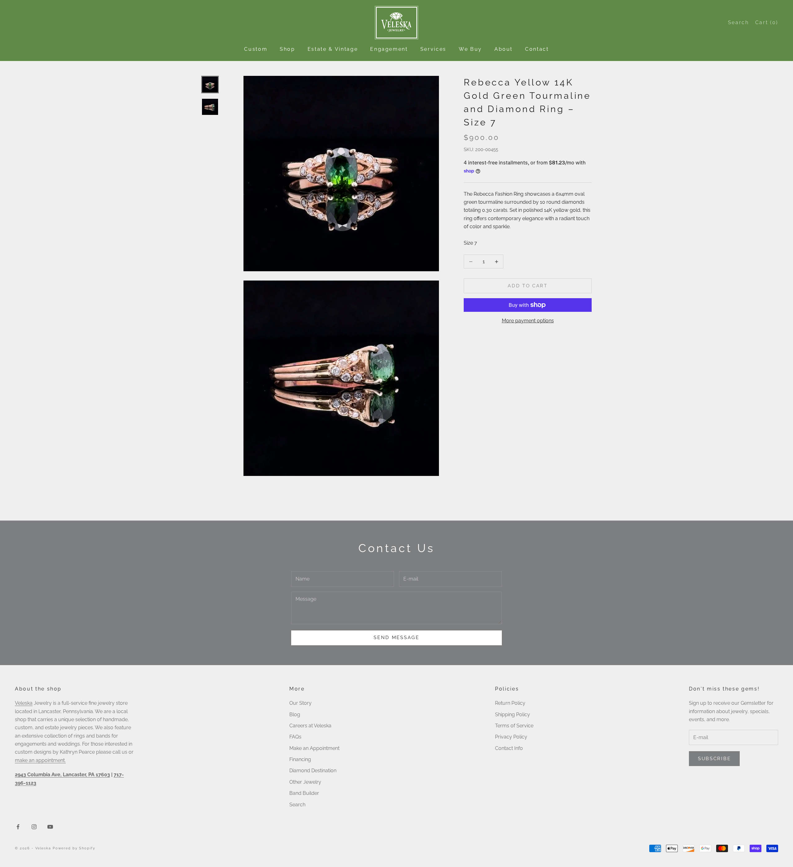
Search (297, 805)
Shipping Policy (512, 714)
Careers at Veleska (310, 726)
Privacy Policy (511, 737)
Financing (300, 759)
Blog (294, 714)
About (503, 49)
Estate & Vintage (333, 49)
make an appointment (40, 760)
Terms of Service (514, 726)
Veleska (24, 703)
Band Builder (304, 793)
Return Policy (510, 703)
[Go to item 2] (210, 106)
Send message (396, 637)
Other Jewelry (305, 782)
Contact (537, 49)
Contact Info (509, 748)
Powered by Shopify (74, 848)
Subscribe (714, 758)
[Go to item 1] (210, 84)
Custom (255, 49)
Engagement (389, 49)
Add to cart (528, 286)
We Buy (470, 49)
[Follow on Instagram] (34, 827)
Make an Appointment (314, 748)
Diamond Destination (312, 770)
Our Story (300, 703)
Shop (287, 49)
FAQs (295, 737)
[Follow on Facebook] (18, 827)
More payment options (528, 321)
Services (433, 49)
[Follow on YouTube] (50, 827)
